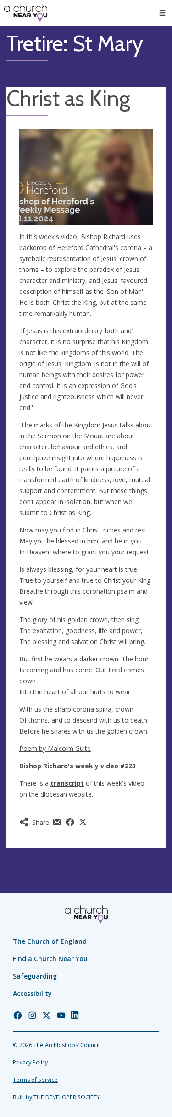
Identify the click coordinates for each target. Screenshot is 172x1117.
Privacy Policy (30, 1062)
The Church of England (50, 941)
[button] (162, 13)
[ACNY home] (25, 13)
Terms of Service (35, 1080)
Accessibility (32, 993)
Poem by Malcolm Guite (55, 748)
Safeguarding (35, 976)
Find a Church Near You (50, 958)
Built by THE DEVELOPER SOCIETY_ (57, 1097)
